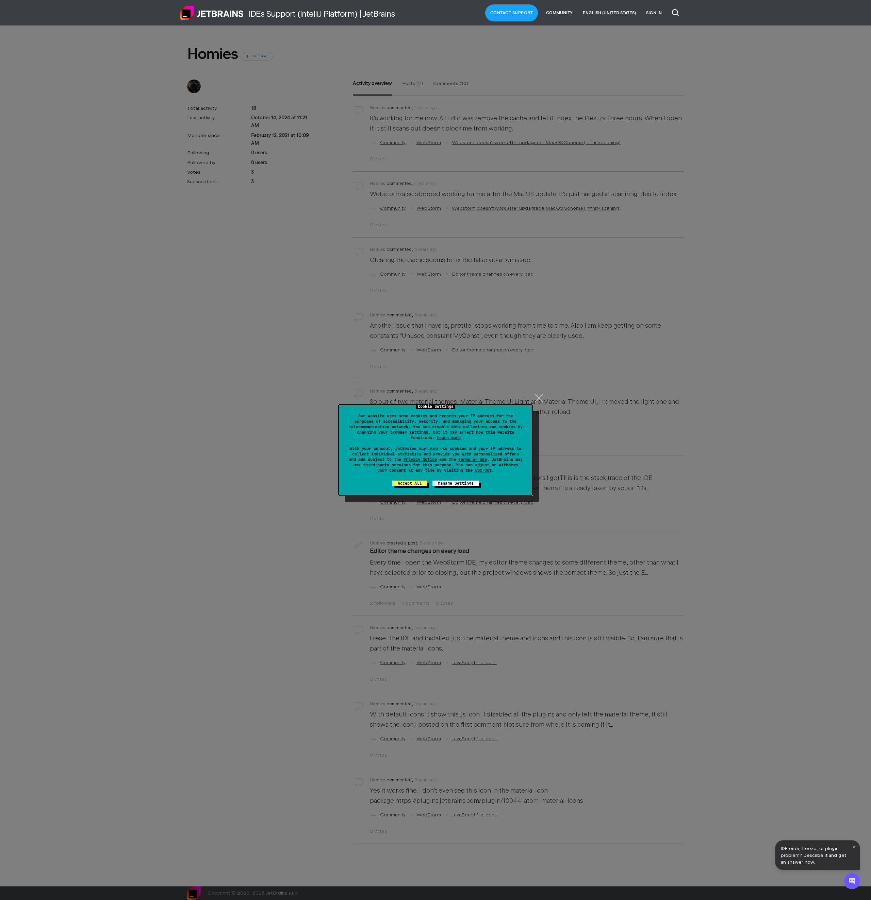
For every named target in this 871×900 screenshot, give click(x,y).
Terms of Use (472, 459)
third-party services (387, 465)
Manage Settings (456, 483)
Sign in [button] (654, 13)
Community (559, 13)
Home (212, 13)
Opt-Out (483, 470)
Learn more (449, 437)
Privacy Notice (420, 459)
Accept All (410, 483)
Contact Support (511, 13)
